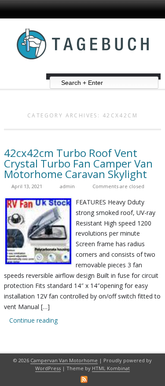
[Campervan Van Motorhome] (83, 70)
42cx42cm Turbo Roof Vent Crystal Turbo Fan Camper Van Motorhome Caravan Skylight (78, 163)
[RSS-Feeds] (84, 379)
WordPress (48, 368)
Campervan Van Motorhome (64, 360)
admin (67, 186)
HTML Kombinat (111, 368)
